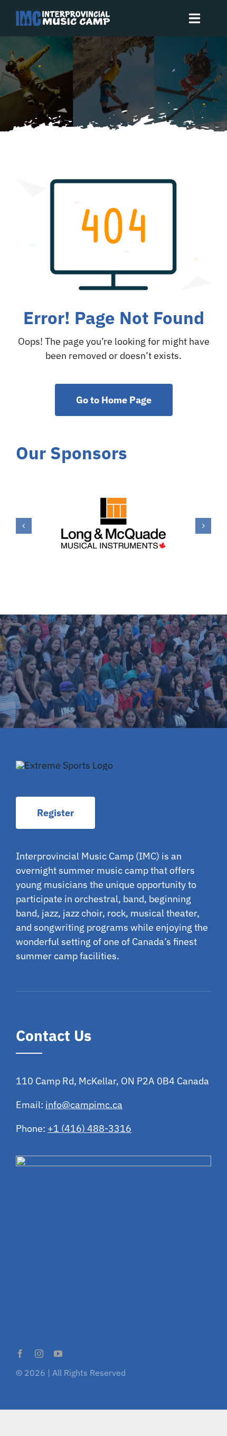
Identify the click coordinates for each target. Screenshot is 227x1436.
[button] (24, 526)
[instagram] (39, 1353)
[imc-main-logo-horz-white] (63, 15)
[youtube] (58, 1353)
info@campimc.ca (83, 1105)
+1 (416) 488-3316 (89, 1128)
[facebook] (20, 1353)
